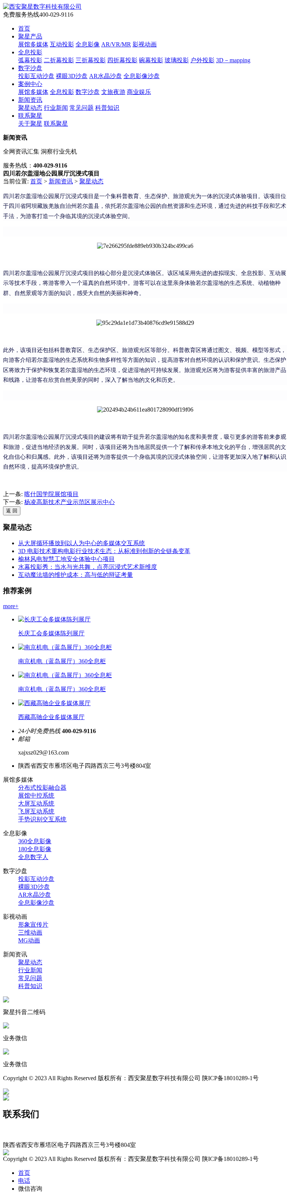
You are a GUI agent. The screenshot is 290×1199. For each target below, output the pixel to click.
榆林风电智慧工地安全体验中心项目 (66, 559)
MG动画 (29, 940)
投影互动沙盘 (36, 76)
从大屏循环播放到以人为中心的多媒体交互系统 (81, 543)
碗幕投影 (151, 60)
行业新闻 (56, 108)
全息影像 (88, 44)
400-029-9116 (20, 1131)
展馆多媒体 (33, 44)
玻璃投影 (177, 60)
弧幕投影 (30, 60)
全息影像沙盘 (141, 76)
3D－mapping (233, 60)
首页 (24, 28)
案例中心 (30, 84)
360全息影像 (34, 841)
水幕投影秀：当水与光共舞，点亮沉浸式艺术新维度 (87, 567)
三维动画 (30, 932)
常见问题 (81, 108)
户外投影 (202, 60)
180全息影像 (34, 849)
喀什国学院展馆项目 (51, 494)
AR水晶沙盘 (105, 76)
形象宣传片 (33, 924)
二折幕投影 (59, 60)
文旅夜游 (113, 92)
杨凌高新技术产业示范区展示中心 (69, 502)
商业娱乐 (139, 92)
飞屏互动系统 (36, 811)
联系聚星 (30, 115)
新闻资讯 (30, 100)
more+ (11, 606)
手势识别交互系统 (42, 819)
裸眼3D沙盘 (72, 76)
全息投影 (30, 52)
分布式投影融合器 (42, 787)
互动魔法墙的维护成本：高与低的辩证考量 (75, 575)
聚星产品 (30, 36)
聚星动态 (30, 108)
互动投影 (62, 44)
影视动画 (145, 44)
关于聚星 (30, 123)
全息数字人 (33, 857)
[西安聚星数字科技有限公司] (42, 6)
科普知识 (107, 108)
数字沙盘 (30, 68)
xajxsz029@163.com (28, 1137)
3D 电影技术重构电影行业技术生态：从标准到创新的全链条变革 (104, 551)
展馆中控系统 (36, 795)
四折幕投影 (122, 60)
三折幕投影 (91, 60)
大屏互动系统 (36, 803)
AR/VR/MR (116, 44)
